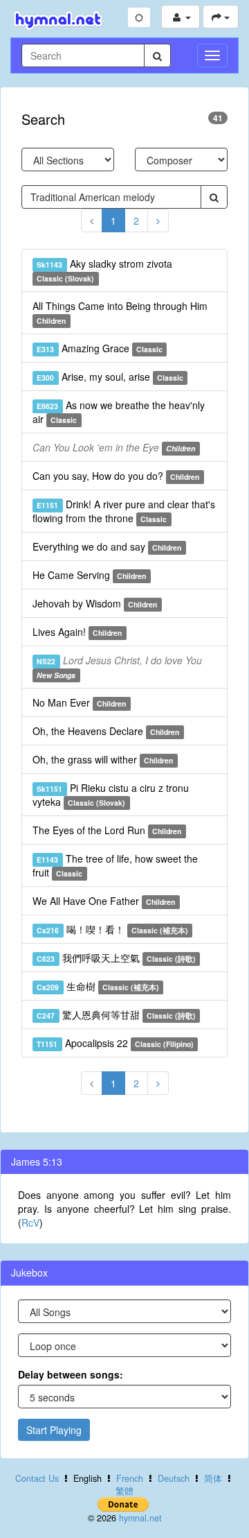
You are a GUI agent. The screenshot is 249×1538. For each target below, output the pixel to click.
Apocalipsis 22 (115, 1043)
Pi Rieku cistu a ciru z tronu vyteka (111, 795)
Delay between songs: (70, 1374)
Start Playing (54, 1430)
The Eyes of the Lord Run (107, 830)
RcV (30, 1222)
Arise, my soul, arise (110, 376)
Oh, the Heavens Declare (106, 731)
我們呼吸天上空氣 (116, 958)
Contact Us (37, 1478)
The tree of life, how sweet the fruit (115, 865)
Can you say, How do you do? (116, 476)
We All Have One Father (104, 901)
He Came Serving (89, 575)
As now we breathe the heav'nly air (119, 412)
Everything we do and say (107, 546)
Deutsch (174, 1478)
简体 (213, 1478)
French (129, 1478)
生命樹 (98, 986)
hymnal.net (140, 1518)
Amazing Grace (100, 348)
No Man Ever (79, 702)
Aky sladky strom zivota (104, 270)
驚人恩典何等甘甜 (116, 1014)
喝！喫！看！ (112, 929)
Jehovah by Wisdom (95, 603)
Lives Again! (77, 632)
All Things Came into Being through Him (120, 312)
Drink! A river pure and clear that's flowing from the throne (124, 511)
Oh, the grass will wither (103, 759)
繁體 (124, 1491)
